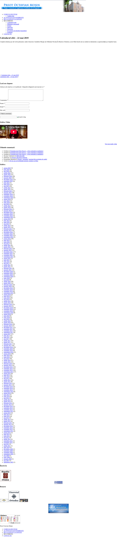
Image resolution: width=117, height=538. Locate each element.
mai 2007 (6, 460)
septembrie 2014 (8, 391)
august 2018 (7, 314)
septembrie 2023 (8, 217)
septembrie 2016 (8, 352)
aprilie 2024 (7, 206)
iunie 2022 (7, 242)
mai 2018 (6, 319)
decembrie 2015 (8, 367)
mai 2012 (6, 437)
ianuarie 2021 (8, 270)
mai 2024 (6, 204)
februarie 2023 (8, 229)
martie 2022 (7, 247)
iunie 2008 (7, 457)
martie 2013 (7, 421)
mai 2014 (6, 398)
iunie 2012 (7, 436)
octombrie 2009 (8, 452)
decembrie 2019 (8, 288)
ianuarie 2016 (8, 365)
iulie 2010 (6, 447)
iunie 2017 (7, 337)
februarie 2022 (8, 248)
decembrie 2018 (8, 307)
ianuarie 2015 (8, 385)
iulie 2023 (6, 220)
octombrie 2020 (8, 275)
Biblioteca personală (13, 24)
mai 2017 (6, 339)
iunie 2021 (7, 261)
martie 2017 (7, 342)
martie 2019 (7, 303)
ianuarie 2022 (8, 250)
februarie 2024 (8, 209)
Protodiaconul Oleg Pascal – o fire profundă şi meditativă (26, 151)
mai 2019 (6, 299)
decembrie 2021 (8, 252)
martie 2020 (7, 283)
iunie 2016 (7, 357)
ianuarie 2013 (8, 424)
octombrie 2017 (8, 331)
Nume (2, 103)
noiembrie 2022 (8, 234)
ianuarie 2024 (8, 211)
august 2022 (7, 238)
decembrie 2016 (8, 347)
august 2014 (7, 393)
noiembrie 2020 (8, 273)
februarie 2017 (8, 344)
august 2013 (7, 413)
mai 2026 (6, 171)
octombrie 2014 (8, 390)
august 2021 (7, 258)
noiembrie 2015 (8, 368)
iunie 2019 (7, 298)
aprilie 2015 (7, 380)
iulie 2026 (6, 169)
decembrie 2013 (8, 406)
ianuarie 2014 (8, 404)
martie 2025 (7, 189)
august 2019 (7, 294)
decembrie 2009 (8, 449)
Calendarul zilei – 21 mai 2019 (10, 75)
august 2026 (7, 168)
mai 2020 (6, 280)
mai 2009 (6, 455)
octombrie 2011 (8, 442)
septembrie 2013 (8, 411)
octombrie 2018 (8, 311)
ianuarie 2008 (8, 459)
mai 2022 (6, 243)
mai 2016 (6, 358)
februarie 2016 (8, 363)
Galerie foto (10, 16)
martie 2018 (7, 322)
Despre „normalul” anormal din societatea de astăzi (32, 159)
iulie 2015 (6, 375)
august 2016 (7, 354)
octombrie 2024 (8, 196)
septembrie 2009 (8, 454)
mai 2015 (6, 378)
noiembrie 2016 (8, 349)
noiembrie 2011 (8, 441)
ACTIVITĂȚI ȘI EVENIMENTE (14, 17)
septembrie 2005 (8, 462)
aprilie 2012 (7, 439)
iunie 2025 (7, 184)
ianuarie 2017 (8, 345)
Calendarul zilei (11, 22)
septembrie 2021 (8, 257)
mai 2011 (6, 444)
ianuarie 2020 (8, 286)
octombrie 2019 (8, 291)
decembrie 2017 (8, 327)
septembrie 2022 (8, 237)
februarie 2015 (8, 383)
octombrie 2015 (8, 370)
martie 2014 (7, 401)
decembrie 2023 (8, 212)
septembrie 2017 (8, 332)
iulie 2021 (6, 260)
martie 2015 (7, 381)
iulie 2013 (6, 414)
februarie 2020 (8, 284)
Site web (2, 110)
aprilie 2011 (7, 446)
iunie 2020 (7, 278)
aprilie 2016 (7, 360)
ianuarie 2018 (8, 326)
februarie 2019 (8, 304)
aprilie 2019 (7, 301)
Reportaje (10, 29)
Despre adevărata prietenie (19, 157)
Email (2, 107)
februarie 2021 (8, 268)
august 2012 (7, 432)
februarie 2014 (8, 403)
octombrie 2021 (8, 255)
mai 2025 (6, 186)
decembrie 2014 (8, 386)
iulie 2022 (6, 240)
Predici (9, 26)
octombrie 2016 (8, 350)
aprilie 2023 (7, 225)
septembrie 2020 (8, 276)
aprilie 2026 (7, 173)
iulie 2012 (6, 434)
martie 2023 (7, 227)
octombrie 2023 (8, 215)
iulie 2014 (6, 395)
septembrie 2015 (8, 372)
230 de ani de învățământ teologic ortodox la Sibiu (23, 161)
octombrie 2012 (8, 429)
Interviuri (10, 27)
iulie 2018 (6, 316)
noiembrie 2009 (8, 451)
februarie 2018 (8, 324)
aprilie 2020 (7, 281)
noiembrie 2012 (8, 428)
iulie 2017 (6, 335)
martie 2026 (7, 174)
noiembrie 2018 (8, 309)
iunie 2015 (7, 377)
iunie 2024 (7, 202)
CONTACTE (8, 34)
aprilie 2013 (7, 419)
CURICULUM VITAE (10, 14)
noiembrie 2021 (8, 253)
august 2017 (7, 334)
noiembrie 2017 (8, 329)
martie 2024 (7, 207)
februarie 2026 (8, 176)
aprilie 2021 (7, 265)
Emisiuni (9, 32)
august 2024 (7, 199)
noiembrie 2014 (8, 388)
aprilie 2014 (7, 400)
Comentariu (4, 100)
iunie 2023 (7, 222)
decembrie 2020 (8, 271)
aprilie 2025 (7, 187)
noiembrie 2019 (8, 289)
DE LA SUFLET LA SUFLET (13, 19)
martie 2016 (7, 362)
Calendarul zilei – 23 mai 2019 (9, 77)
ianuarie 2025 (8, 192)
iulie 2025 (6, 183)
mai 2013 (6, 418)
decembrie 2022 (8, 232)
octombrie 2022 (8, 235)
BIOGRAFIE (20, 156)
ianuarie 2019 (8, 306)
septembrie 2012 (8, 431)
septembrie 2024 (8, 197)
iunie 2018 (7, 317)
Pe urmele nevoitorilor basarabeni (17, 31)
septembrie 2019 (8, 293)
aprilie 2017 (7, 340)
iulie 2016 (6, 355)
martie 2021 (7, 266)
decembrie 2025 (8, 179)
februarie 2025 (8, 191)
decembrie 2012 (8, 426)
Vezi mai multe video (111, 144)
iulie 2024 (6, 201)
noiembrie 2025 (8, 181)
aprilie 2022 (7, 245)
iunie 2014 (7, 396)
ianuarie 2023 (8, 230)
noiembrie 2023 (8, 214)
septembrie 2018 (8, 312)
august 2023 (7, 219)
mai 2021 (6, 263)
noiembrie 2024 (8, 194)
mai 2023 (6, 224)
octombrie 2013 (8, 409)
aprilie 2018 (7, 321)
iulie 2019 (6, 296)
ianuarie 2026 (8, 178)
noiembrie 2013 (8, 408)
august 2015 (7, 373)
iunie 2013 (7, 416)
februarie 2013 (8, 423)
